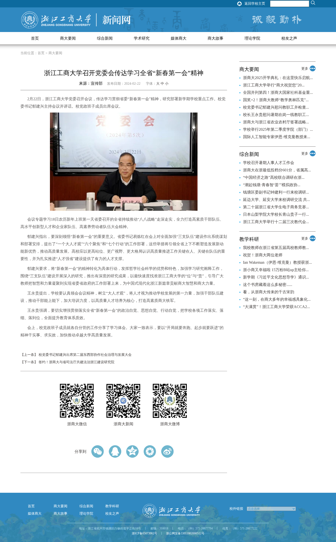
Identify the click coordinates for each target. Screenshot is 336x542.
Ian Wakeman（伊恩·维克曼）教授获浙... (277, 262)
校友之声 (289, 38)
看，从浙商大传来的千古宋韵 (268, 292)
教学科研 (112, 506)
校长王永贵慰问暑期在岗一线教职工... (276, 115)
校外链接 (236, 508)
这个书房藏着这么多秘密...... (267, 284)
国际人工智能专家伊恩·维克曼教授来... (276, 137)
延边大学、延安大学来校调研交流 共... (276, 199)
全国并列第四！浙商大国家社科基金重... (278, 92)
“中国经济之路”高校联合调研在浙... (274, 177)
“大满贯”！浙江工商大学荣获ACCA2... (276, 307)
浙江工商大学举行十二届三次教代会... (276, 222)
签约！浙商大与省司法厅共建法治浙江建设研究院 (76, 362)
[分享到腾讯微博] (150, 451)
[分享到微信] (97, 451)
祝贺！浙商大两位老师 (262, 255)
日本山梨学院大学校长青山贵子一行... (276, 214)
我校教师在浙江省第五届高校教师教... (276, 248)
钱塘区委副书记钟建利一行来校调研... (276, 192)
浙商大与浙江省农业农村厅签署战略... (276, 122)
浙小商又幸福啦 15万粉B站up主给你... (276, 270)
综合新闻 (105, 38)
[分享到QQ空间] (132, 451)
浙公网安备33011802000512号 (185, 533)
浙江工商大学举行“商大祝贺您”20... (274, 85)
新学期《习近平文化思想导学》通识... (276, 277)
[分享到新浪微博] (167, 451)
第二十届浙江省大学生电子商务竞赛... (276, 207)
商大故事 (215, 38)
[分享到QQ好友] (115, 451)
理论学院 (252, 38)
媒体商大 (178, 38)
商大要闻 (68, 38)
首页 (35, 38)
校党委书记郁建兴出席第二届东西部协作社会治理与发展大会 (85, 355)
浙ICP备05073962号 (144, 533)
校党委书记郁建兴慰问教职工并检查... (276, 107)
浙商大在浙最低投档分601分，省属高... (277, 170)
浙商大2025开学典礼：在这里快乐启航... (278, 78)
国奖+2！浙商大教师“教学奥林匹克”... (276, 100)
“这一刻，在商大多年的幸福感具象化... (277, 299)
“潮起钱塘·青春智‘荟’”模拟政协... (271, 185)
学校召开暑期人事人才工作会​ (268, 163)
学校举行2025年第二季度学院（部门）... (278, 129)
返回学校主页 (254, 3)
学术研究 (142, 38)
